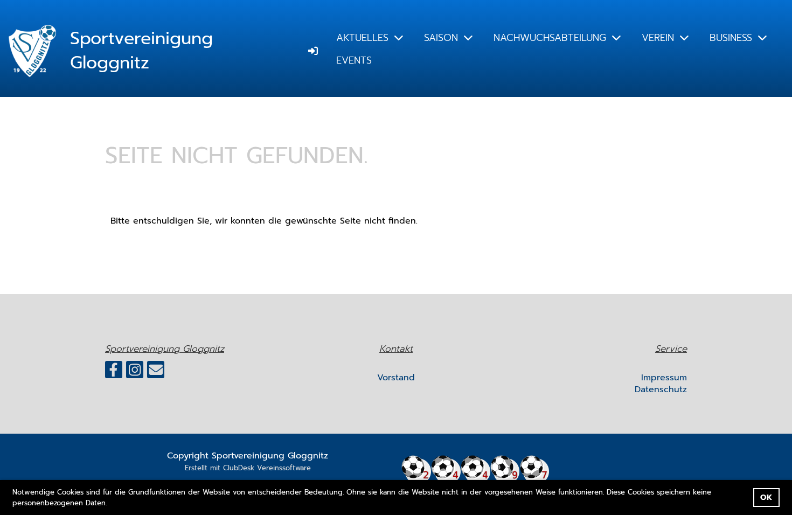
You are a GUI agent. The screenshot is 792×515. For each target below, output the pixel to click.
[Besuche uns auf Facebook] (113, 372)
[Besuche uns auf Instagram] (134, 372)
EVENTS (354, 60)
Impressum (664, 377)
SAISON (441, 37)
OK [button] (766, 497)
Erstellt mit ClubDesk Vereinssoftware (248, 468)
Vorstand (396, 377)
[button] (110, 503)
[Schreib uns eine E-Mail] (155, 372)
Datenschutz (661, 389)
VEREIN (658, 37)
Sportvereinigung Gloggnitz (141, 51)
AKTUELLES (362, 37)
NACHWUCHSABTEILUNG (550, 37)
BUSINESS (731, 37)
